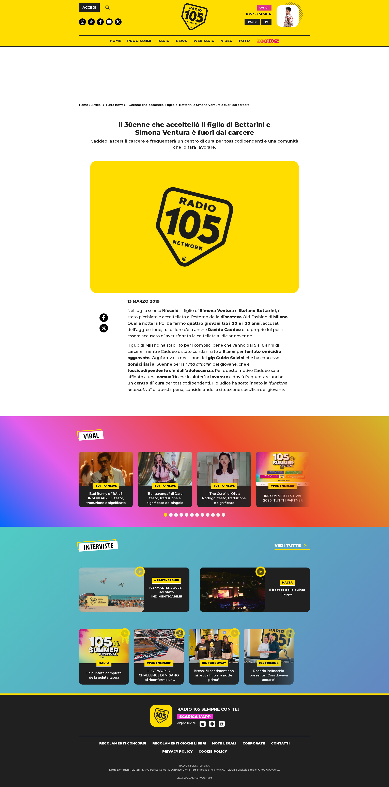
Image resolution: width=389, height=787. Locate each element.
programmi (139, 41)
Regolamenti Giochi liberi (179, 743)
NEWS (181, 41)
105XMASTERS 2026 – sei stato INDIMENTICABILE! (166, 592)
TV (266, 21)
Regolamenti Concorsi (122, 743)
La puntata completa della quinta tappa (104, 675)
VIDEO (227, 41)
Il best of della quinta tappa (287, 592)
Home (83, 105)
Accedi (89, 7)
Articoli (96, 105)
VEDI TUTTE (288, 545)
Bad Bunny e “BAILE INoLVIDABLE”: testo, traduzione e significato (106, 498)
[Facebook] (103, 317)
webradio (204, 41)
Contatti (280, 743)
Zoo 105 (267, 41)
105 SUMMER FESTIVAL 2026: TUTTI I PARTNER (283, 498)
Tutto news (114, 105)
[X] (103, 328)
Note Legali (224, 743)
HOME (115, 41)
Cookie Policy (213, 751)
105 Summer (258, 14)
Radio (163, 41)
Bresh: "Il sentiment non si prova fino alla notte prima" (214, 675)
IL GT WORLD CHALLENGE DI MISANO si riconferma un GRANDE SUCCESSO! (159, 675)
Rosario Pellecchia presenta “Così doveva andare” (269, 675)
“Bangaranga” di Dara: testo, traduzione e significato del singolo (164, 498)
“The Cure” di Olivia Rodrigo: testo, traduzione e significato (224, 498)
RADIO (252, 21)
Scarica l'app (195, 717)
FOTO (244, 41)
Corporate (254, 743)
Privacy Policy (177, 751)
